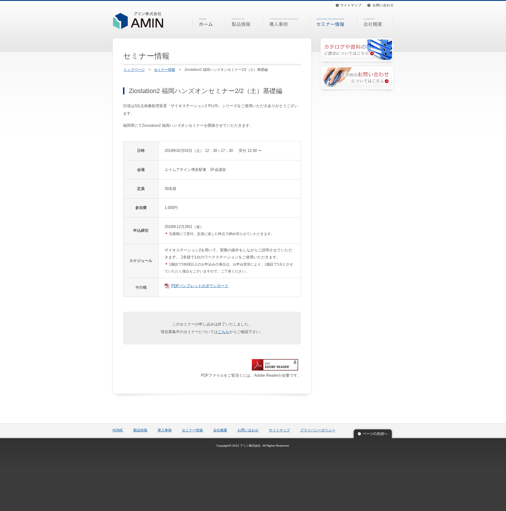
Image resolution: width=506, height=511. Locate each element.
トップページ (134, 70)
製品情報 (244, 22)
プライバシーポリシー (317, 430)
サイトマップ (348, 5)
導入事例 (286, 22)
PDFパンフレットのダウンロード (199, 286)
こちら (223, 332)
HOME (208, 22)
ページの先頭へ (375, 434)
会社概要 (376, 22)
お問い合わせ (380, 5)
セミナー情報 (333, 22)
